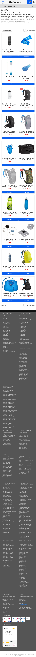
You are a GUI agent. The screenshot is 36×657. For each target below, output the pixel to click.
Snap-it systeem (6, 525)
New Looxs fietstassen (7, 504)
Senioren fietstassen (23, 321)
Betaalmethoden (6, 603)
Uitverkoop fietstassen (24, 582)
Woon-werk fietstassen (8, 390)
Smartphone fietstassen (8, 389)
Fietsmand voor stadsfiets (25, 531)
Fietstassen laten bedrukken (25, 343)
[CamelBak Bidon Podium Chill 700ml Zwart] (10, 40)
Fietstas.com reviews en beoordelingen (24, 473)
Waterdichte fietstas (7, 471)
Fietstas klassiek (6, 331)
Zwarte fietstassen (23, 354)
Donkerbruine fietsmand (24, 536)
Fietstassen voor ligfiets (8, 415)
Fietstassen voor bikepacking (9, 412)
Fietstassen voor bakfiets (8, 403)
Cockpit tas (5, 348)
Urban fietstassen (6, 442)
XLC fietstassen (6, 519)
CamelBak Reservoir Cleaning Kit (10, 240)
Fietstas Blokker (22, 560)
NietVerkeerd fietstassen (8, 507)
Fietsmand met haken (24, 508)
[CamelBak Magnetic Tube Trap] (26, 230)
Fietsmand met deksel (24, 488)
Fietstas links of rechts (7, 474)
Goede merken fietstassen (25, 344)
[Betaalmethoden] (5, 618)
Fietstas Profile (22, 576)
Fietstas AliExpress (23, 580)
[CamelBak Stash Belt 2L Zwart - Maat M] (26, 149)
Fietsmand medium (23, 496)
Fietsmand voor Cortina (8, 553)
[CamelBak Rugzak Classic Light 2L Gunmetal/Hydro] (26, 122)
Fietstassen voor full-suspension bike (7, 424)
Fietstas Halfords (23, 573)
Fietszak (21, 554)
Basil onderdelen (23, 448)
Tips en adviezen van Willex (9, 521)
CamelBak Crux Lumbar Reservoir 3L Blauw (10, 294)
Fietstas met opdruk (23, 379)
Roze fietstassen (22, 353)
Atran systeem (6, 532)
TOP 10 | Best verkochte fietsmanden (24, 517)
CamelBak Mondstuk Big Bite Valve (26, 77)
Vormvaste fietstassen (7, 466)
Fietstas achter (6, 327)
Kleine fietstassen (6, 462)
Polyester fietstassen (23, 435)
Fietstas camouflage (23, 378)
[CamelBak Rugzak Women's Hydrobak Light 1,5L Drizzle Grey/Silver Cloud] (10, 176)
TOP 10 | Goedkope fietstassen (26, 459)
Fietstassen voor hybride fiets (9, 393)
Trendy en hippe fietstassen (9, 435)
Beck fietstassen (6, 488)
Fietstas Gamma (22, 570)
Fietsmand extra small (7, 548)
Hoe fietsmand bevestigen (25, 524)
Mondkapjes (22, 584)
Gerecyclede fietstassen (24, 442)
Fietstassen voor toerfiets (8, 402)
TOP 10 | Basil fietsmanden (25, 520)
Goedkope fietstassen (24, 342)
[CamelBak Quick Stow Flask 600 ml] (26, 203)
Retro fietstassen (6, 438)
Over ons (5, 598)
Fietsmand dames (23, 509)
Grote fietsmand (23, 494)
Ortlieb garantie (6, 520)
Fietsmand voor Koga (7, 554)
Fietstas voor (5, 326)
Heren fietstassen (23, 317)
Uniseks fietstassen (23, 322)
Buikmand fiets (22, 504)
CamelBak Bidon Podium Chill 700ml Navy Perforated (9, 268)
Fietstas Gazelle (22, 327)
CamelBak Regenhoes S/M (26, 266)
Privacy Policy (6, 601)
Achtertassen (5, 319)
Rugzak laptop (6, 339)
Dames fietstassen (23, 315)
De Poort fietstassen (7, 499)
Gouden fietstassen (23, 369)
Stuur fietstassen (6, 322)
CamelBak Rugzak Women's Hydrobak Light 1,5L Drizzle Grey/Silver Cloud (9, 187)
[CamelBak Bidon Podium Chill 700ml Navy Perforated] (10, 257)
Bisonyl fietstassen (23, 432)
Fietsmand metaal (23, 500)
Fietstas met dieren (23, 377)
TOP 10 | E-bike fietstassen (25, 467)
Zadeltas (4, 346)
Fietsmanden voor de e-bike (25, 487)
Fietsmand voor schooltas (25, 532)
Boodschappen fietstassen (8, 386)
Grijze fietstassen (23, 358)
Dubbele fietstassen (7, 315)
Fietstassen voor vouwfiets (8, 400)
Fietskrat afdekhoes (7, 564)
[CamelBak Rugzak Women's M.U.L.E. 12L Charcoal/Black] (26, 95)
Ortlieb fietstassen (7, 482)
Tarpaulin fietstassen (23, 436)
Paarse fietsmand (23, 537)
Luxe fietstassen (6, 330)
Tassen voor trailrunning (8, 426)
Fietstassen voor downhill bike (9, 418)
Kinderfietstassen (23, 318)
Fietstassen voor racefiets (8, 395)
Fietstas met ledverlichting (25, 544)
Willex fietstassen (6, 516)
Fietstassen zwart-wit (24, 370)
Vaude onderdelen (23, 447)
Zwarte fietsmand (23, 533)
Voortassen (5, 318)
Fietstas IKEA (22, 578)
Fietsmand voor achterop (25, 490)
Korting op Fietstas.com (8, 464)
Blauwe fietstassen (23, 356)
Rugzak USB (5, 337)
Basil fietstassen (6, 487)
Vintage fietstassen (7, 444)
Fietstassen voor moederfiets (9, 399)
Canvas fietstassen (23, 434)
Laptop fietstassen (7, 385)
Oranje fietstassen (23, 362)
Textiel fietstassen (23, 439)
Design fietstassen (6, 434)
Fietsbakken (5, 568)
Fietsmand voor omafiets (8, 545)
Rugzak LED (5, 338)
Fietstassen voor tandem (8, 404)
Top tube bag (5, 350)
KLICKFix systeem (6, 527)
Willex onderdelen (23, 444)
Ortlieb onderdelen (23, 445)
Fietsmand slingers (23, 483)
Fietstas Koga (22, 329)
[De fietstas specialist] (15, 2)
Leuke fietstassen (6, 468)
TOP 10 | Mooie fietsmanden (25, 519)
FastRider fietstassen (7, 500)
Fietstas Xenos (22, 574)
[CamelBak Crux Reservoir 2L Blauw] (10, 149)
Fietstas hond (22, 323)
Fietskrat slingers (6, 566)
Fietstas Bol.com (23, 562)
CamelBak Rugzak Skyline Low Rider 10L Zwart (26, 294)
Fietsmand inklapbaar (24, 505)
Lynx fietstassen (6, 503)
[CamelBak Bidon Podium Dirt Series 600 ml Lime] (10, 203)
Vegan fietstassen (6, 476)
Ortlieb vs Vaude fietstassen (9, 483)
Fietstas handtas (6, 325)
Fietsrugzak (5, 335)
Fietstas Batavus (22, 331)
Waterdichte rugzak (7, 470)
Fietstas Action (22, 558)
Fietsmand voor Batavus (8, 550)
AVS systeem (5, 531)
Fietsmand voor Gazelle (8, 552)
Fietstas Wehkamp (23, 561)
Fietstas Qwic (22, 335)
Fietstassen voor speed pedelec (10, 410)
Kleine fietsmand (23, 491)
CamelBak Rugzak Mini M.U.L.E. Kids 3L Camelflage (26, 186)
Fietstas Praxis (22, 572)
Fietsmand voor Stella (7, 556)
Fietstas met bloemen (24, 374)
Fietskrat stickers (6, 565)
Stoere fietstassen (6, 440)
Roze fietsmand (6, 542)
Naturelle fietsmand (23, 535)
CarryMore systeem (7, 529)
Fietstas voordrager (7, 344)
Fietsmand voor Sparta (8, 557)
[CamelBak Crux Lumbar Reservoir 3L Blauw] (10, 284)
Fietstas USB (22, 542)
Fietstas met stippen (23, 375)
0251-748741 (5, 611)
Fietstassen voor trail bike (8, 408)
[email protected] (23, 604)
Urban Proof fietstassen (8, 513)
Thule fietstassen (6, 512)
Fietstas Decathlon (23, 564)
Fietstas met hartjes (23, 373)
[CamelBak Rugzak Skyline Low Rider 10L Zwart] (26, 284)
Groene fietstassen (23, 361)
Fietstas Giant (22, 334)
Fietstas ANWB (22, 565)
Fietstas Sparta (22, 330)
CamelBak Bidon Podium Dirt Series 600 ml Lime (9, 213)
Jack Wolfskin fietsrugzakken (9, 501)
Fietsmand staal (22, 503)
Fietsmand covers (6, 549)
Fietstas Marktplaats (23, 568)
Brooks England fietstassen (8, 490)
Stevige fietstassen (23, 443)
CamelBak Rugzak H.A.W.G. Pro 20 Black (9, 131)
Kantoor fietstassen (7, 391)
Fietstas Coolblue (23, 566)
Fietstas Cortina (22, 333)
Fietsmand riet (22, 501)
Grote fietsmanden (23, 482)
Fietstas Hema (22, 557)
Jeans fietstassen (23, 371)
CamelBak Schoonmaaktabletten (26, 50)
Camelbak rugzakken (7, 492)
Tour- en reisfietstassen (8, 387)
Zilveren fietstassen (23, 352)
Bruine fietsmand (23, 495)
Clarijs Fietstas (22, 556)
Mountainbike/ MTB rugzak (25, 550)
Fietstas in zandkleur (23, 367)
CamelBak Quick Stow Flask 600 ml (26, 213)
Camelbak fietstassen (7, 491)
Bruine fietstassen (23, 357)
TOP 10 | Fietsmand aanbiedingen (23, 522)
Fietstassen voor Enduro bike (9, 419)
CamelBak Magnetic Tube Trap (26, 240)
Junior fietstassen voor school (25, 319)
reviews (19, 655)
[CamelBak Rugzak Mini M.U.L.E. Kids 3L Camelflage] (26, 176)
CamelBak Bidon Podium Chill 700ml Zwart (9, 50)
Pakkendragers (22, 586)
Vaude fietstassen (6, 515)
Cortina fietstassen (7, 496)
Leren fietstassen (6, 439)
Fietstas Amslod (22, 326)
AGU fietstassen (6, 484)
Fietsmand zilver (23, 512)
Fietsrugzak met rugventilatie (9, 342)
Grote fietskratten (7, 562)
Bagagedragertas (6, 333)
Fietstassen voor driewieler (9, 406)
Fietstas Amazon (23, 581)
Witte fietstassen (23, 366)
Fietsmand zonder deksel (25, 499)
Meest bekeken (6, 30)
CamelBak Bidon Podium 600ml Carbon (9, 104)
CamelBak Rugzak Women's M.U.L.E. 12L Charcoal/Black (26, 105)
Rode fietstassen (23, 359)
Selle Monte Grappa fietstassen (9, 511)
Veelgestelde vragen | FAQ (9, 596)
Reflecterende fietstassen (8, 458)
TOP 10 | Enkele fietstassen (25, 469)
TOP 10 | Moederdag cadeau (25, 471)
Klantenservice (6, 607)
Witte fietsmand (22, 492)
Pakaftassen (5, 321)
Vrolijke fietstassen (7, 443)
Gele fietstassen (22, 365)
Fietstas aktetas (6, 329)
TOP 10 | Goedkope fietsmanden (23, 514)
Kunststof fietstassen (23, 438)
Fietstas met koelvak (7, 475)
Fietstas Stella (22, 325)
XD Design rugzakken (7, 517)
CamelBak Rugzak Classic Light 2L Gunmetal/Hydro (26, 131)
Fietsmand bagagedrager (24, 507)
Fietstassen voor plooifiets (8, 407)
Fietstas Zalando (22, 577)
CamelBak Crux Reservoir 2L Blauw (9, 158)
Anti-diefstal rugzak (7, 467)
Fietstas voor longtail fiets (8, 411)
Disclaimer (5, 600)
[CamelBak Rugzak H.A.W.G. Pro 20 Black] (10, 122)
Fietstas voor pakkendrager (9, 351)
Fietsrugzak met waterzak (8, 343)
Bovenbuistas (5, 347)
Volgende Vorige (31, 30)
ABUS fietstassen (6, 486)
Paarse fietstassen (23, 363)
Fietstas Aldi (22, 569)
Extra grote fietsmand (24, 511)
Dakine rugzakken (7, 498)
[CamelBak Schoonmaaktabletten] (26, 40)
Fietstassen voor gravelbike (9, 416)
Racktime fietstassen (7, 509)
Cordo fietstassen (6, 495)
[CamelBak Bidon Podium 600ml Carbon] (10, 95)
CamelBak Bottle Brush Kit (10, 77)
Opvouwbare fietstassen (8, 472)
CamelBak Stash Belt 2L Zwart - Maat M (26, 158)
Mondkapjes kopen (23, 585)
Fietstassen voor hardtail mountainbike (8, 421)
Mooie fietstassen (6, 460)
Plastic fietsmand (6, 544)
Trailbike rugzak (22, 553)
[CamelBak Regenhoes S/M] (26, 257)
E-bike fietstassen (6, 463)
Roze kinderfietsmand (7, 546)
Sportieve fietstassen (7, 432)
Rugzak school (6, 341)
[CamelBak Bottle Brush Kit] (10, 67)
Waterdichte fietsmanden (25, 529)
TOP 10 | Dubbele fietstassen (25, 468)
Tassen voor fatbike (7, 427)
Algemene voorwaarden (8, 599)
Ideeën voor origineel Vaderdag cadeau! (24, 340)
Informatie (9, 56)
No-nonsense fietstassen (8, 436)
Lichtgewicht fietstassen (24, 440)
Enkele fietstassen (6, 317)
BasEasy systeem (6, 528)
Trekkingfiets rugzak (7, 414)
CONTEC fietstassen (7, 494)
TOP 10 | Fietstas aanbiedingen (26, 457)
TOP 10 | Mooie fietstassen (25, 465)
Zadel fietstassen (6, 323)
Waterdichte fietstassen (8, 456)
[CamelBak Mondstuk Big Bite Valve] (26, 67)
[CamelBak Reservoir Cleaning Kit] (10, 230)
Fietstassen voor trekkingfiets (9, 394)
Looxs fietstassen (6, 505)
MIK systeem (5, 523)
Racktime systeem (7, 524)
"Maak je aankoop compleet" (25, 588)
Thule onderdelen (23, 449)
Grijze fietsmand (23, 498)
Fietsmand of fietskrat (24, 528)
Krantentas (5, 334)
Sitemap (4, 608)
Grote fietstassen (6, 459)
